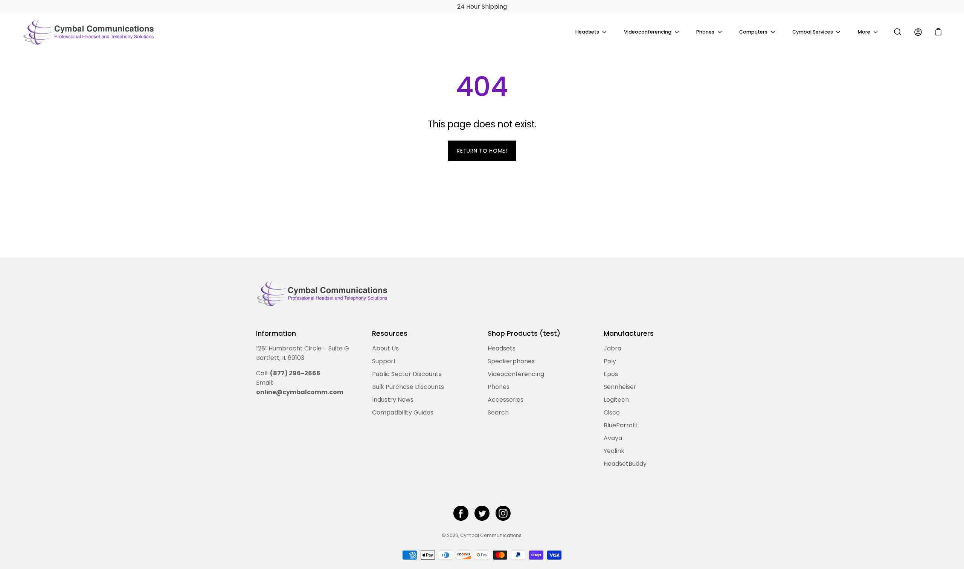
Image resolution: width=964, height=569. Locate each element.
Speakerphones (511, 361)
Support (384, 361)
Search (498, 412)
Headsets (587, 32)
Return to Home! (482, 150)
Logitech (616, 399)
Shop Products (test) (524, 333)
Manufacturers (629, 333)
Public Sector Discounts (407, 374)
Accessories (505, 399)
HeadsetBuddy (625, 463)
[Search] (897, 32)
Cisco (612, 412)
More (864, 32)
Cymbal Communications (491, 535)
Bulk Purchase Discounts (408, 386)
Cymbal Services (812, 32)
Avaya (613, 438)
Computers (753, 32)
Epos (611, 374)
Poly (610, 361)
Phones (705, 32)
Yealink (614, 451)
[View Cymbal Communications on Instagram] (503, 513)
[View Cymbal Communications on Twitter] (482, 513)
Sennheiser (620, 386)
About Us (385, 348)
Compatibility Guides (402, 412)
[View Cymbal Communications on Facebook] (460, 513)
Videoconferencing (647, 32)
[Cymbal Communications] (88, 32)
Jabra (612, 348)
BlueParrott (621, 425)
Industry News (392, 399)
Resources (389, 333)
